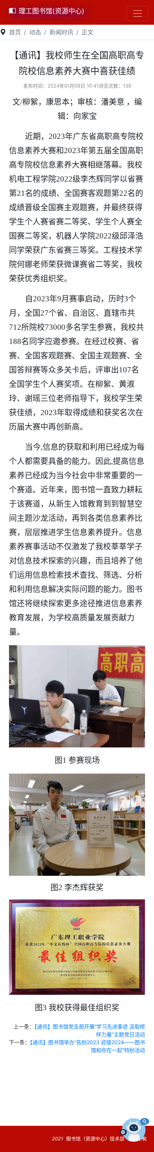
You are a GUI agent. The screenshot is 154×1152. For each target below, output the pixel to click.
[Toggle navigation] (137, 13)
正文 (87, 32)
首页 (15, 32)
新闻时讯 (61, 32)
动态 (35, 32)
